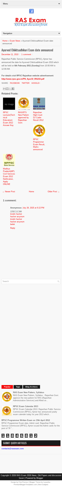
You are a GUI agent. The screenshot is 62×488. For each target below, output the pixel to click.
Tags (18, 387)
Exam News (15, 41)
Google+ (35, 83)
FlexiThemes (23, 482)
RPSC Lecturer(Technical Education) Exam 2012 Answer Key (9, 118)
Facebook (14, 83)
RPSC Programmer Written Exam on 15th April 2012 (26, 420)
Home (5, 41)
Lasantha (46, 482)
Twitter (25, 83)
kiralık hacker (16, 214)
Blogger (39, 478)
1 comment (26, 54)
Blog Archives (31, 387)
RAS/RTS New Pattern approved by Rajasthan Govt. (23, 117)
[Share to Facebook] (12, 88)
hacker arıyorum (17, 216)
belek (12, 224)
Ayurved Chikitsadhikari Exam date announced (27, 50)
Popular (7, 387)
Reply (12, 228)
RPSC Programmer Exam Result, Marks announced (39, 144)
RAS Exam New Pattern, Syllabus (28, 392)
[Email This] (4, 88)
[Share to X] (10, 88)
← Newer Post (8, 191)
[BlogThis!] (7, 88)
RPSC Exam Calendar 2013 (25, 406)
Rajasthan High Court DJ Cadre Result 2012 (38, 116)
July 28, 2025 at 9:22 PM (33, 208)
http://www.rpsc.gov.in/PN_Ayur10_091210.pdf (23, 79)
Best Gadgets (43, 484)
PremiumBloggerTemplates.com (25, 484)
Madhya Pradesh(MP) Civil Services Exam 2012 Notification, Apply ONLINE (9, 176)
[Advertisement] (24, 331)
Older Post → (54, 191)
